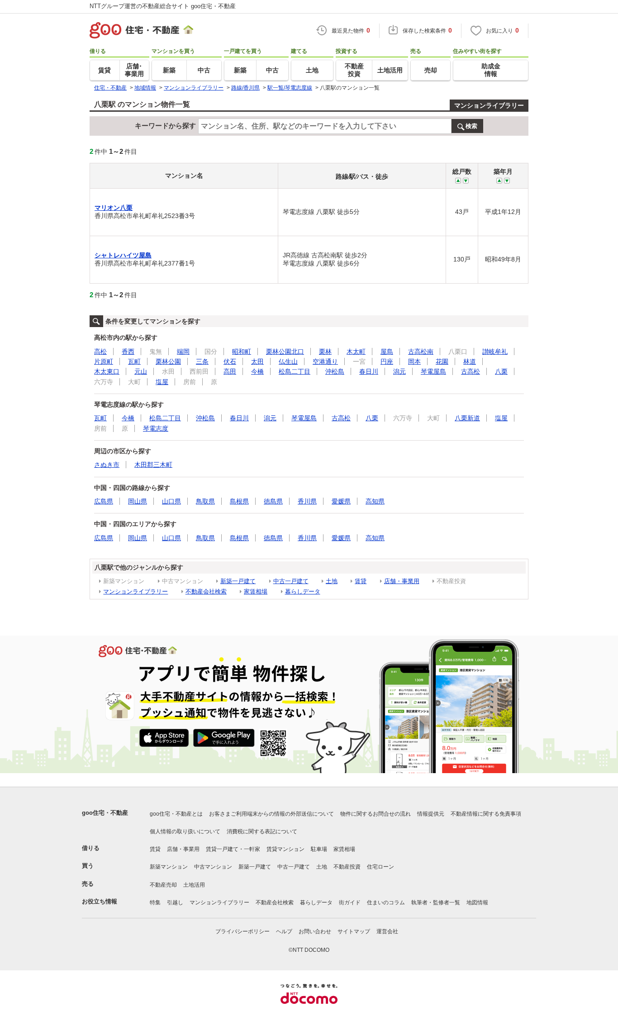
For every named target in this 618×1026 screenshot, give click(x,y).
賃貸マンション (285, 849)
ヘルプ (284, 931)
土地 (332, 581)
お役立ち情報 (99, 901)
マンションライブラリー (489, 105)
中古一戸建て (291, 581)
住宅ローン (380, 867)
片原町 (103, 361)
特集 (155, 902)
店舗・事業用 (401, 581)
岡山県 (137, 501)
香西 (128, 351)
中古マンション (213, 867)
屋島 (386, 351)
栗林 (325, 351)
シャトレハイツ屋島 (123, 255)
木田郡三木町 (153, 464)
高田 (229, 371)
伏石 (229, 361)
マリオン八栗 (114, 207)
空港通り (325, 361)
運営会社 (387, 931)
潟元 (399, 371)
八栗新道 (467, 418)
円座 (386, 361)
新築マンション (169, 867)
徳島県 (273, 501)
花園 (442, 361)
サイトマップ (354, 931)
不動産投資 (347, 867)
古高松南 (420, 351)
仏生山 (288, 361)
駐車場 (319, 849)
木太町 (356, 351)
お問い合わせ (315, 931)
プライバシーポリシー (242, 931)
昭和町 (241, 351)
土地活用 (194, 885)
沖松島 (334, 371)
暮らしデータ (302, 591)
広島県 (103, 501)
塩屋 (162, 381)
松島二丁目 (294, 371)
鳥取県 (205, 501)
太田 (257, 361)
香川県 (307, 501)
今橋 (257, 371)
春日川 (368, 371)
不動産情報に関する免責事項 (486, 814)
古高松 (470, 371)
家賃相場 (255, 591)
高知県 (375, 501)
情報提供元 (430, 814)
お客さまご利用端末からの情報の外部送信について (271, 814)
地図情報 (477, 902)
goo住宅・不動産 (105, 812)
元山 (140, 371)
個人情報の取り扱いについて (185, 831)
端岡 (183, 351)
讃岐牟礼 (495, 351)
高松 (100, 351)
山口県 (171, 501)
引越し (175, 902)
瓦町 (134, 361)
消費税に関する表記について (262, 831)
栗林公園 (168, 361)
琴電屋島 (433, 371)
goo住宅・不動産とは (176, 814)
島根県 (239, 501)
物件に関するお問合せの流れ (375, 814)
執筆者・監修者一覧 (435, 902)
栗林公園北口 (285, 351)
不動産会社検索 (206, 591)
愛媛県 (341, 501)
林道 (469, 361)
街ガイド (350, 902)
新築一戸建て (238, 581)
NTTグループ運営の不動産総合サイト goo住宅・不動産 (163, 6)
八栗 (501, 371)
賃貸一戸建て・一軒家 (233, 849)
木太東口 (106, 371)
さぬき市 (106, 464)
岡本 (414, 361)
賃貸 (360, 581)
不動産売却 (163, 885)
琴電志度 (155, 428)
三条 (202, 361)
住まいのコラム (386, 902)
